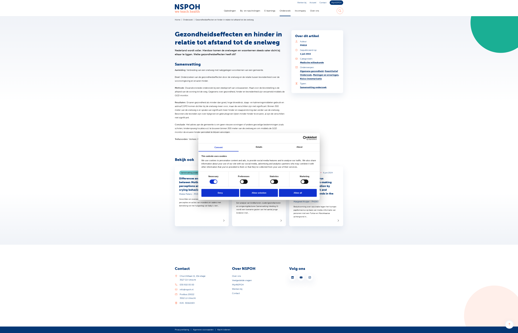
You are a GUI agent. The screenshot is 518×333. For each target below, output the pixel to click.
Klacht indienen (223, 330)
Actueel (313, 2)
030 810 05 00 (187, 284)
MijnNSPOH (336, 2)
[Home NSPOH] (187, 10)
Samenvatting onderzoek (313, 87)
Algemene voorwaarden (203, 330)
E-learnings (269, 10)
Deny (220, 193)
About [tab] (299, 147)
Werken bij (301, 2)
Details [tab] (259, 147)
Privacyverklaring (182, 330)
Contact (322, 2)
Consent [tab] (218, 147)
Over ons (314, 10)
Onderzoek (285, 10)
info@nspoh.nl (186, 289)
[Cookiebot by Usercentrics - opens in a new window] (305, 138)
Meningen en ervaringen (325, 75)
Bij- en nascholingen (250, 10)
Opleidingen (230, 10)
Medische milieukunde (312, 62)
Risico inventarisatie (311, 78)
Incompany (300, 10)
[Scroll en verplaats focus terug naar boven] (509, 324)
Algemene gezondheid (311, 71)
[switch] (244, 182)
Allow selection (259, 193)
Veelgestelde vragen (242, 280)
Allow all (298, 193)
